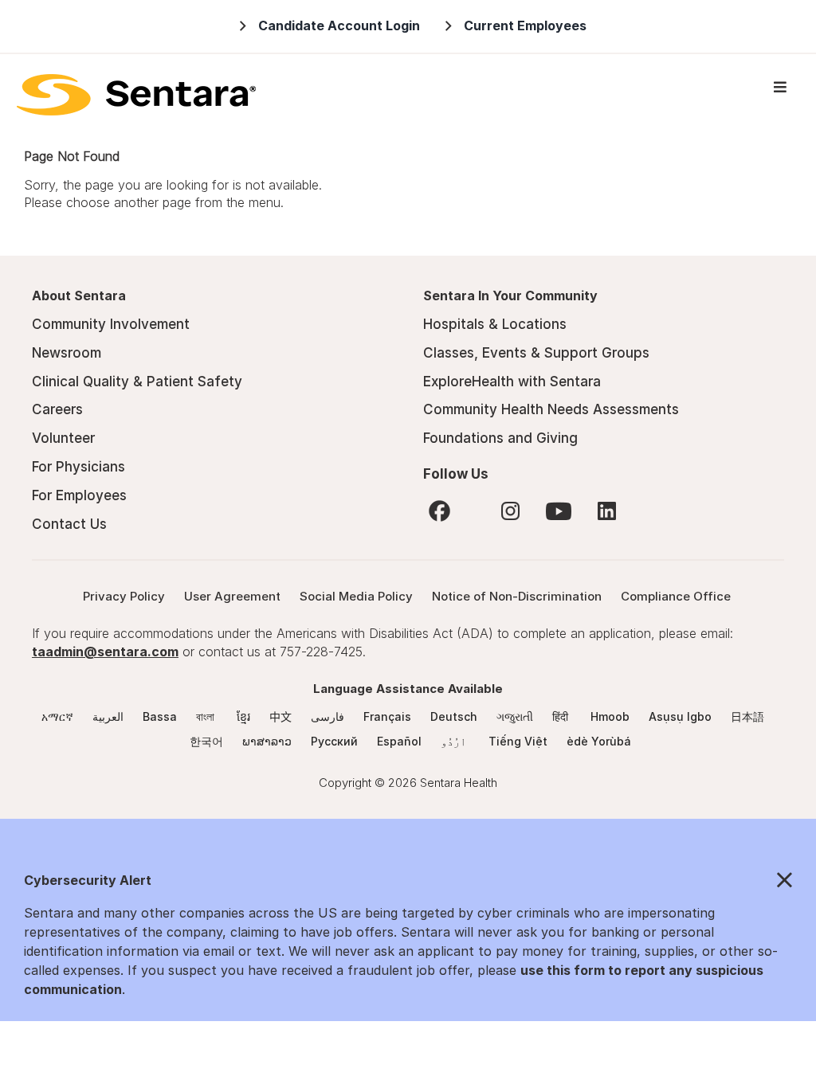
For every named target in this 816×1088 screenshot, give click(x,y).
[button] (408, 881)
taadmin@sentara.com (105, 651)
